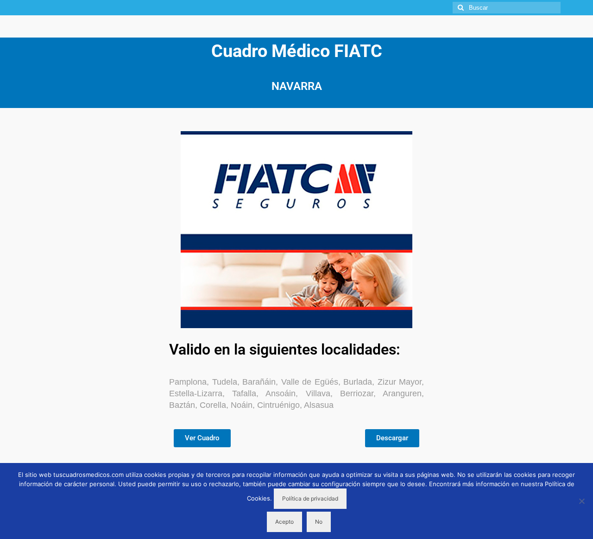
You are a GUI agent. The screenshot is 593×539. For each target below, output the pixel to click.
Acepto (284, 521)
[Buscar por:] (507, 7)
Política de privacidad (310, 498)
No (318, 521)
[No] (581, 501)
